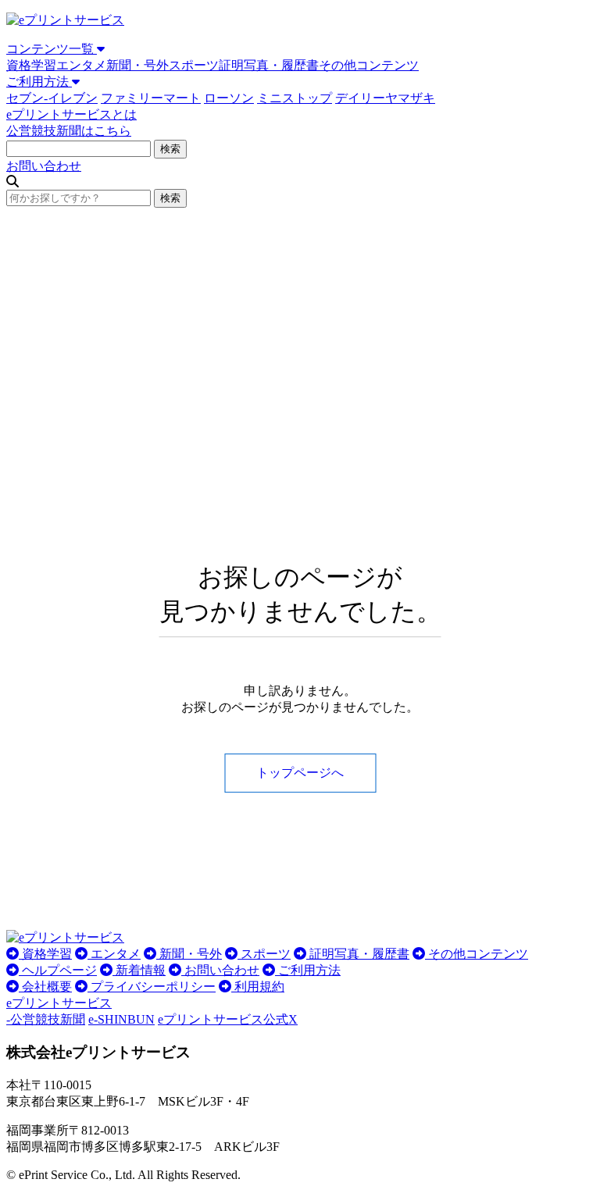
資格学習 (31, 65)
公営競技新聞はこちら (68, 130)
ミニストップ (294, 98)
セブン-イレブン (52, 98)
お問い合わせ (43, 166)
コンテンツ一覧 (51, 48)
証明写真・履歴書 (269, 65)
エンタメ (81, 65)
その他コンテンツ (369, 65)
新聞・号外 (137, 65)
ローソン (229, 98)
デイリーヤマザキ (385, 98)
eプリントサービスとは (71, 114)
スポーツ (194, 65)
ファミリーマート (151, 98)
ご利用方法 (39, 81)
